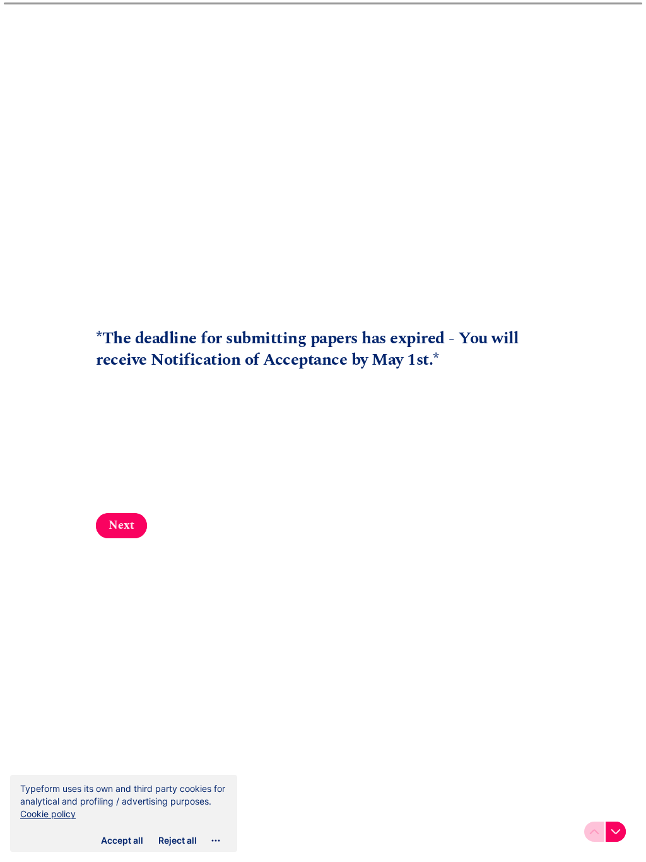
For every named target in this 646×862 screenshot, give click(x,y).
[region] (123, 813)
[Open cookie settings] (215, 840)
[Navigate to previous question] (594, 832)
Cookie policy (48, 813)
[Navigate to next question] (616, 832)
